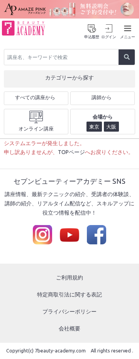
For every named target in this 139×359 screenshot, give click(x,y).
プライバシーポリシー (69, 311)
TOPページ (71, 152)
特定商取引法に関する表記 (69, 294)
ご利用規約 (69, 277)
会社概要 (69, 328)
